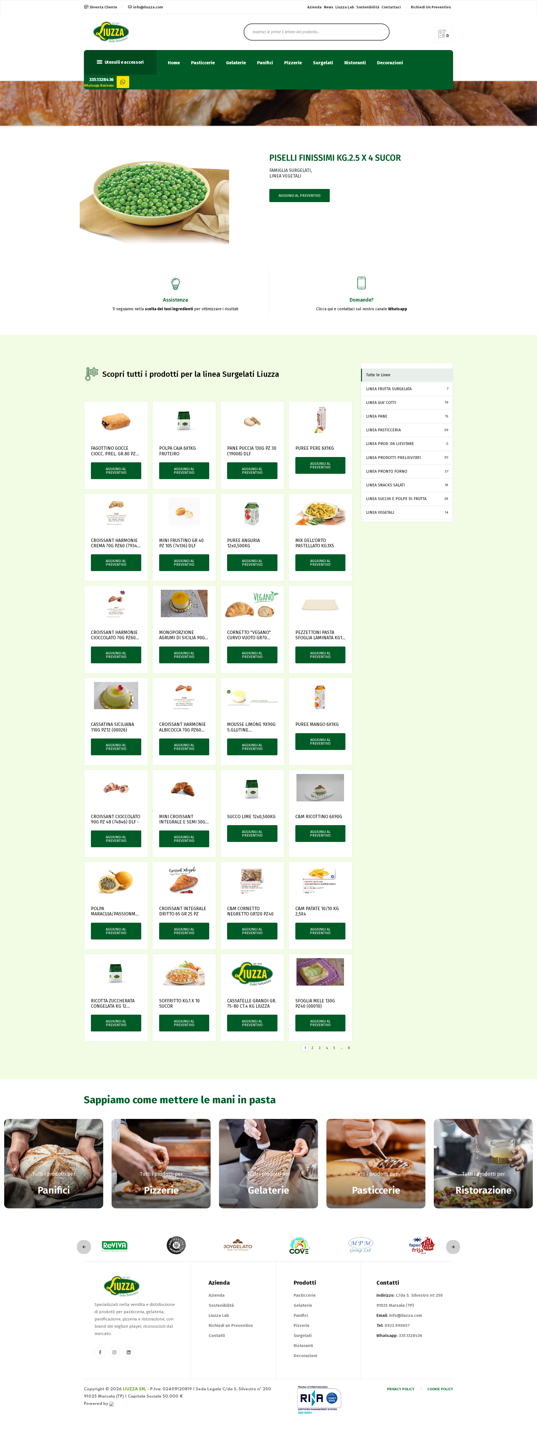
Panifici (265, 63)
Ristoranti (355, 63)
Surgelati (323, 63)
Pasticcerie (203, 63)
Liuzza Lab (344, 7)
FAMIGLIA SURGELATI (290, 170)
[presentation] (84, 1247)
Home (174, 63)
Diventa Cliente (103, 7)
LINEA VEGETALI (285, 176)
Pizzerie (293, 63)
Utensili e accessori (124, 62)
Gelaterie (236, 63)
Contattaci (391, 7)
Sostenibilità (367, 7)
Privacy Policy (400, 1389)
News (328, 7)
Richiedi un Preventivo (231, 1325)
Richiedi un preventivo (431, 7)
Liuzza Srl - (136, 1389)
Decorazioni (390, 63)
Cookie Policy (440, 1389)
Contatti (217, 1335)
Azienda (314, 7)
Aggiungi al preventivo (300, 195)
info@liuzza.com (148, 7)
